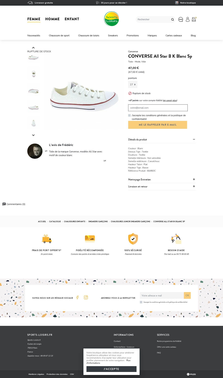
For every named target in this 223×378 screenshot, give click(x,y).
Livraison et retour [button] (137, 186)
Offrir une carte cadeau (166, 347)
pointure (132, 78)
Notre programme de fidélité (169, 341)
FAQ (159, 353)
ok (187, 295)
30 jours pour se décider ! (113, 2)
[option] (84, 90)
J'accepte (111, 369)
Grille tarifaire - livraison (124, 347)
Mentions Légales (36, 374)
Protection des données (57, 374)
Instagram (86, 297)
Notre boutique (188, 2)
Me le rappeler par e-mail (157, 125)
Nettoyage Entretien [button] (139, 179)
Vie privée (56, 268)
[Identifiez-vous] (187, 19)
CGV (72, 374)
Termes (65, 268)
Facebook (77, 297)
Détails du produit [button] (137, 139)
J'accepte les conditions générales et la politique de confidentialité (159, 117)
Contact (117, 341)
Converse (133, 51)
